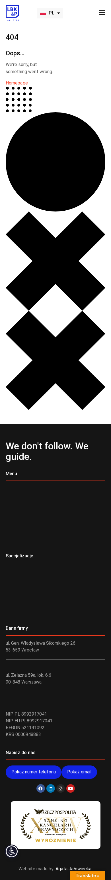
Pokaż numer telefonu (33, 772)
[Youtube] (70, 788)
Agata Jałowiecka (73, 868)
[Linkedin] (50, 788)
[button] (102, 12)
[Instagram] (60, 788)
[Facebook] (40, 788)
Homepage (17, 83)
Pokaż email (79, 772)
